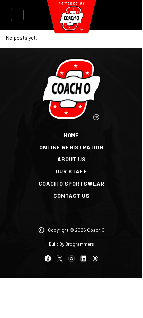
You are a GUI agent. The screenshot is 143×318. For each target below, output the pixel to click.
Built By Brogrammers (71, 244)
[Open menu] (17, 15)
